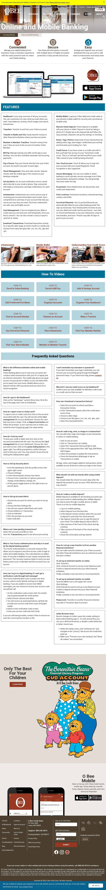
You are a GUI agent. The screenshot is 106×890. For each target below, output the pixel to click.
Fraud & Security (71, 7)
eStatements (7, 245)
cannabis (75, 14)
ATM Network (6, 824)
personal (34, 14)
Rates (56, 7)
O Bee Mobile (88, 776)
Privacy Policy (32, 838)
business (61, 14)
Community (6, 832)
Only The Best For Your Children (18, 673)
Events (4, 838)
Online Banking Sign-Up (95, 7)
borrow (47, 14)
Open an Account (19, 824)
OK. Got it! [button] (95, 885)
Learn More (18, 684)
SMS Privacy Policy (34, 842)
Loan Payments (47, 7)
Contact (82, 7)
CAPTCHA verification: (62, 830)
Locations (36, 7)
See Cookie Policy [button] (26, 887)
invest (88, 14)
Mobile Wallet (43, 245)
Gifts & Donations (19, 846)
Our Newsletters (7, 842)
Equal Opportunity (34, 846)
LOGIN (99, 9)
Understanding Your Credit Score (88, 245)
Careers (16, 838)
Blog (62, 7)
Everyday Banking (9, 35)
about (99, 14)
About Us (17, 828)
